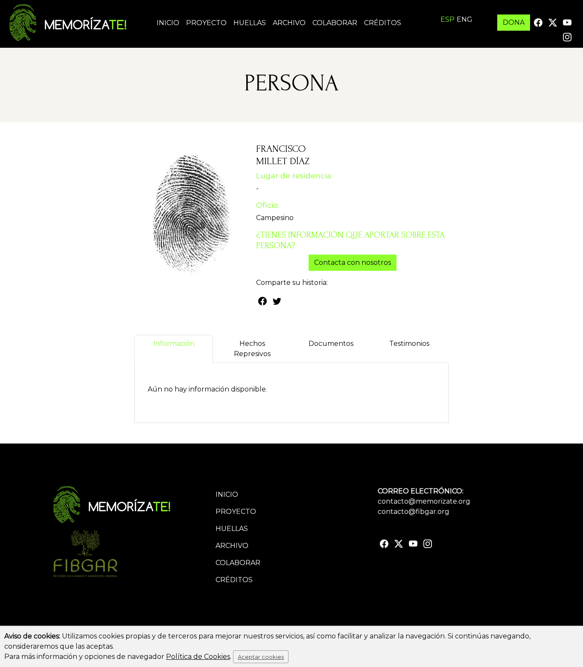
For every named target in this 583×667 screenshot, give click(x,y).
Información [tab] (174, 343)
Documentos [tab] (331, 343)
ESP (447, 19)
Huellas (249, 23)
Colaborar (334, 23)
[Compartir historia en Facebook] (262, 300)
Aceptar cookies (261, 656)
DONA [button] (514, 22)
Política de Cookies (198, 656)
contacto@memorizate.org (424, 501)
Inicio (168, 23)
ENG (464, 19)
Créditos (382, 23)
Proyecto (206, 23)
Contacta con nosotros (352, 262)
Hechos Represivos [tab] (252, 348)
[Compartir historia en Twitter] (277, 300)
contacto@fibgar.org (413, 512)
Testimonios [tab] (409, 343)
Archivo (289, 23)
